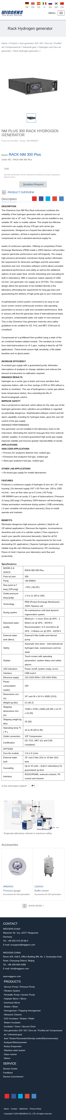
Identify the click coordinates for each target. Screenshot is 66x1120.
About (6, 1109)
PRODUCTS (12, 981)
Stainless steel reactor (14, 1050)
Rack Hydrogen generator (26, 51)
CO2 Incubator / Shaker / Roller (19, 1018)
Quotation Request (33, 184)
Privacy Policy (35, 1109)
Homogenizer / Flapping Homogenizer (22, 1010)
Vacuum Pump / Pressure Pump (19, 987)
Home (4, 43)
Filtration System (12, 990)
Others (7, 1058)
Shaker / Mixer (11, 1006)
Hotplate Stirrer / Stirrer (15, 998)
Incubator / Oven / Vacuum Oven (20, 1026)
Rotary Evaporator (13, 1046)
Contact (14, 1109)
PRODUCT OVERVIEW (21, 192)
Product (13, 43)
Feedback (8, 1072)
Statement (23, 1109)
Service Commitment (13, 1076)
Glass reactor (10, 1054)
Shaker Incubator (12, 1022)
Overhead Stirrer (12, 1002)
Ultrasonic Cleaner (13, 1014)
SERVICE (9, 1063)
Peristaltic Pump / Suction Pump (19, 994)
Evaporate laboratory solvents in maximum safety (28, 833)
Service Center (10, 1068)
